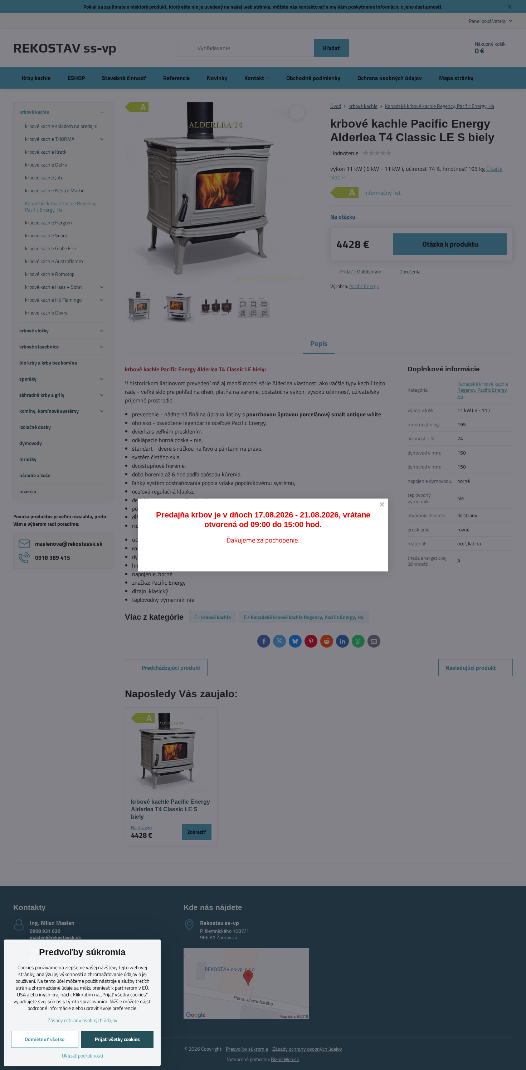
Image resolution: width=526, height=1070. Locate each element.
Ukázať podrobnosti (82, 1055)
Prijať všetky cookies (117, 1039)
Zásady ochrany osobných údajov (82, 1020)
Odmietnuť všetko (44, 1039)
